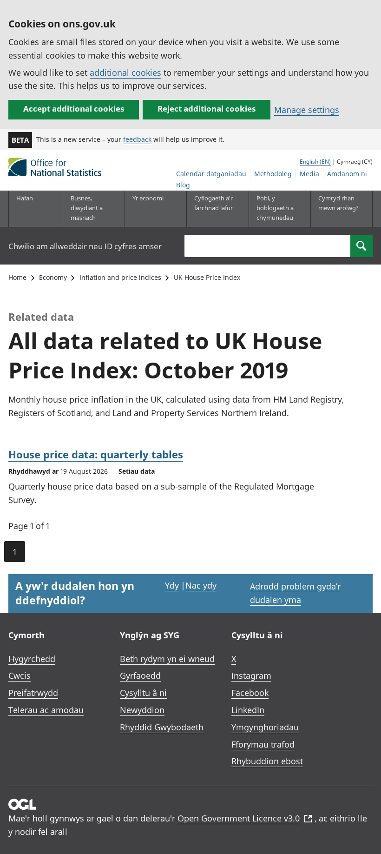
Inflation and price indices (120, 277)
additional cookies (125, 72)
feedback (137, 139)
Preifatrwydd (33, 692)
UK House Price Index (207, 277)
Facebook (250, 692)
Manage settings (306, 109)
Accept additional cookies (73, 108)
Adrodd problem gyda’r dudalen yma (295, 593)
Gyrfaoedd (140, 675)
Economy (53, 277)
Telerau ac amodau (46, 709)
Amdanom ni (347, 173)
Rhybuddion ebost (267, 761)
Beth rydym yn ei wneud (167, 658)
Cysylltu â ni (143, 692)
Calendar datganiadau (211, 173)
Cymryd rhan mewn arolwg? (338, 203)
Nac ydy (201, 585)
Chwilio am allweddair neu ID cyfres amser (85, 246)
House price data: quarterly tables (95, 454)
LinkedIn (247, 709)
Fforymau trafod (263, 744)
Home (17, 277)
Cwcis (19, 675)
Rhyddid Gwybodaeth (162, 727)
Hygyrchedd (31, 658)
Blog (183, 184)
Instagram (251, 675)
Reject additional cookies (207, 108)
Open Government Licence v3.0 (238, 818)
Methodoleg (273, 173)
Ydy (172, 585)
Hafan (24, 198)
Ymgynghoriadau (265, 727)
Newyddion (142, 709)
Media (309, 173)
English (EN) (315, 162)
